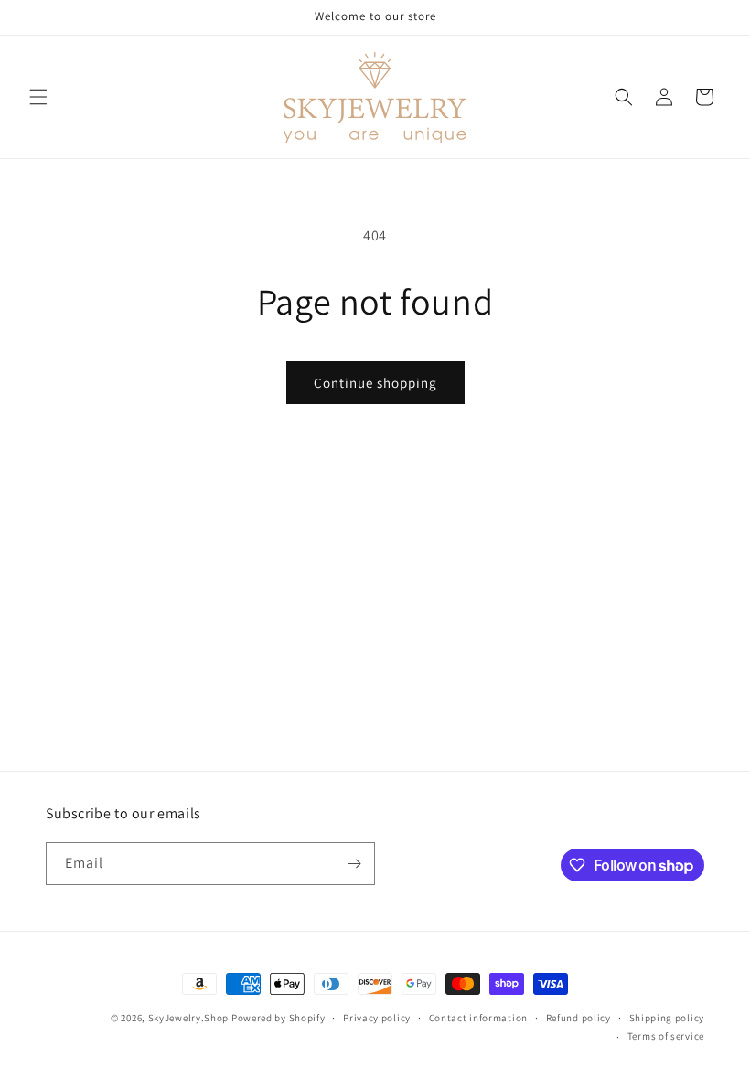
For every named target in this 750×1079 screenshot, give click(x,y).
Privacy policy (377, 1017)
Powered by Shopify (278, 1017)
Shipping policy (667, 1017)
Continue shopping (375, 382)
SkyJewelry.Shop (189, 1017)
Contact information (478, 1017)
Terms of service (665, 1036)
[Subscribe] (354, 863)
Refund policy (578, 1017)
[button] (38, 97)
